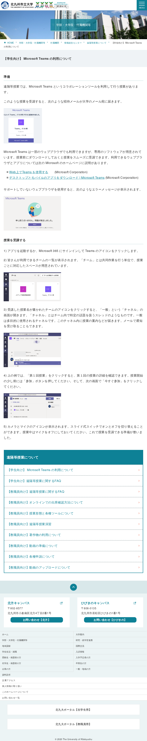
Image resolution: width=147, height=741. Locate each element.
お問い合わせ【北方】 (37, 620)
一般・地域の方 (83, 668)
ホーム (5, 634)
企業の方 (6, 668)
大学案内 (80, 634)
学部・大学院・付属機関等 (32, 42)
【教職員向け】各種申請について (31, 556)
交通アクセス (8, 680)
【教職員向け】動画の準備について (32, 545)
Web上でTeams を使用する (28, 172)
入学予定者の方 (83, 657)
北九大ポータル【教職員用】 (73, 724)
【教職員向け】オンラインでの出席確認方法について (45, 502)
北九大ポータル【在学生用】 (73, 709)
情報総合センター (73, 42)
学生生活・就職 (9, 651)
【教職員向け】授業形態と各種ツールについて (40, 513)
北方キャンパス (19, 603)
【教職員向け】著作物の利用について (34, 534)
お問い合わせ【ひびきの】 (110, 620)
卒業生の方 (81, 663)
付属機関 (54, 42)
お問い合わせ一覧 (11, 697)
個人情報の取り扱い (12, 685)
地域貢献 (6, 645)
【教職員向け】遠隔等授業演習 (29, 524)
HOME (10, 42)
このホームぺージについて (15, 691)
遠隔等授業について (96, 42)
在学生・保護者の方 (11, 663)
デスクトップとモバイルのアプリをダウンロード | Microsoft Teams (57, 177)
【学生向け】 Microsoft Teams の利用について (40, 470)
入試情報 (80, 651)
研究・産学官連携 (84, 640)
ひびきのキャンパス (95, 603)
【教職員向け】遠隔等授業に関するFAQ (35, 491)
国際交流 (80, 645)
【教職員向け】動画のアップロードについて (38, 567)
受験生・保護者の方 (11, 657)
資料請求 (6, 674)
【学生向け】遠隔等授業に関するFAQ (34, 481)
